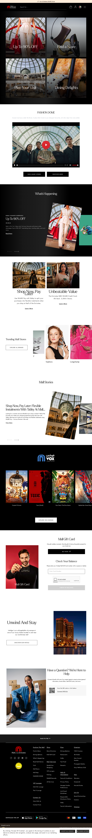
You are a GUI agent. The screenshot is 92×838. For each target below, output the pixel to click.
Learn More (29, 308)
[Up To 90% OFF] (25, 37)
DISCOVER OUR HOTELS (21, 643)
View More (9, 423)
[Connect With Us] (52, 690)
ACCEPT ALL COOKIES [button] (67, 831)
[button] (15, 251)
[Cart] (70, 8)
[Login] (75, 6)
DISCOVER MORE (58, 174)
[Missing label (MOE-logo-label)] (11, 7)
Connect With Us (62, 691)
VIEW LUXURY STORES (34, 174)
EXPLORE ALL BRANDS (16, 347)
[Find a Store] (66, 37)
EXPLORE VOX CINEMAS (46, 520)
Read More (9, 233)
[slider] (40, 165)
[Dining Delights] (66, 78)
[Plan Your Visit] (25, 78)
